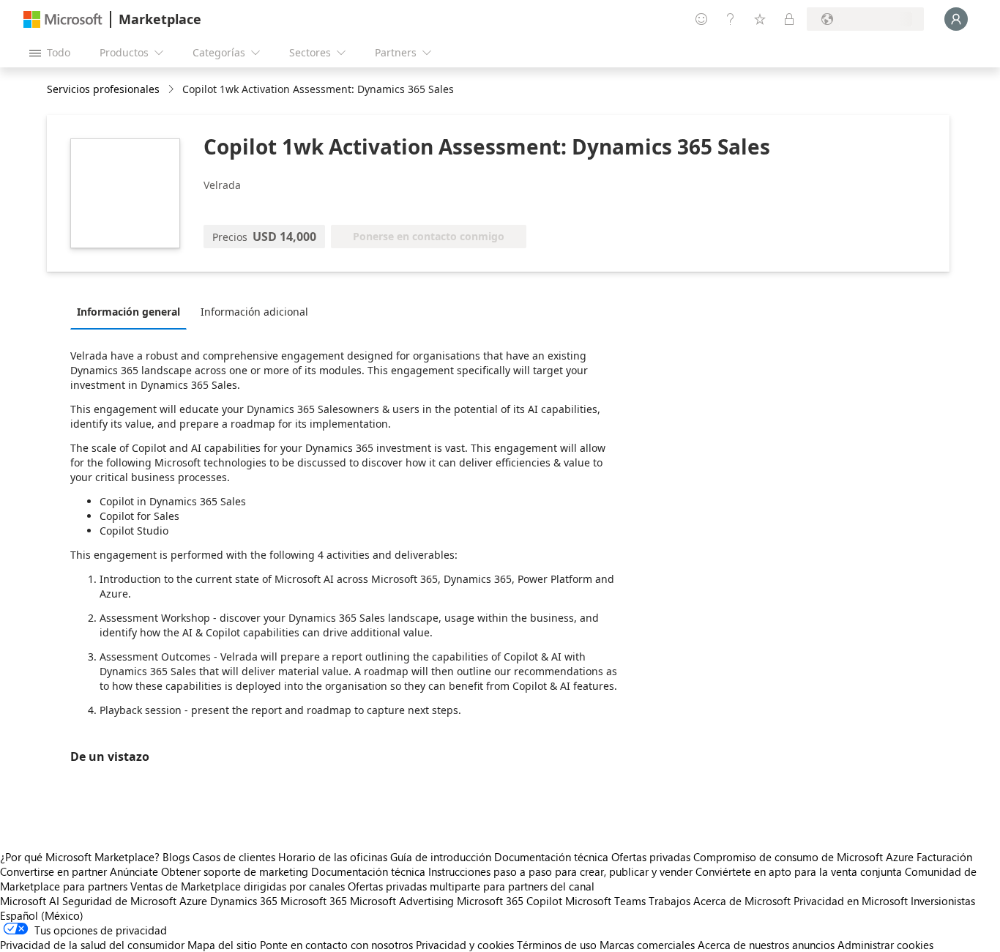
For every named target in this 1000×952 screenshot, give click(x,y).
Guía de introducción (440, 856)
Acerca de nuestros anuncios (766, 944)
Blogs (176, 856)
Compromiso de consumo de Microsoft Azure (805, 856)
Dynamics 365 (243, 900)
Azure (193, 900)
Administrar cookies (885, 944)
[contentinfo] (172, 89)
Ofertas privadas (650, 856)
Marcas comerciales (647, 944)
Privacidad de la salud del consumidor (92, 944)
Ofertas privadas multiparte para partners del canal (471, 886)
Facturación (944, 856)
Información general (128, 312)
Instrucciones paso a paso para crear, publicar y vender (560, 871)
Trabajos (669, 900)
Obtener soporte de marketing (234, 871)
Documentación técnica (551, 856)
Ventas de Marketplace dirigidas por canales (237, 886)
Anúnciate (134, 871)
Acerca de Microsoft (742, 900)
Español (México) (41, 915)
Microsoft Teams (605, 900)
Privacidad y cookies (465, 944)
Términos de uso (557, 944)
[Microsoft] (62, 19)
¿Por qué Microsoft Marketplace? (80, 856)
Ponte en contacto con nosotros (336, 944)
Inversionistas (943, 900)
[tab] (132, 311)
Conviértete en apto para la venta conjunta (798, 871)
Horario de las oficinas (332, 856)
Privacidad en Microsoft (851, 900)
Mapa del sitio (222, 944)
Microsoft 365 (313, 900)
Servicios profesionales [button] (103, 89)
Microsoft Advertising (402, 900)
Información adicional (254, 312)
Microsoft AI (29, 900)
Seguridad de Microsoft (119, 900)
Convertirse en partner (53, 871)
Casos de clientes (234, 856)
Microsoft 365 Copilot (509, 900)
